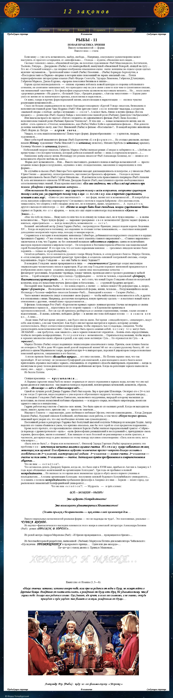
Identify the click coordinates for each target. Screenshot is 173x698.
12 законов (86, 11)
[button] (81, 30)
